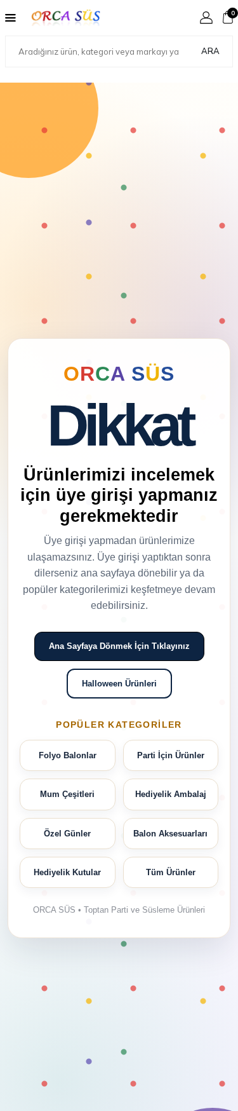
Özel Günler (67, 833)
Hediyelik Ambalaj (170, 794)
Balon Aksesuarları (170, 833)
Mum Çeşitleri (67, 794)
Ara (210, 51)
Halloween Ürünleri (119, 683)
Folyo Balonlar (67, 755)
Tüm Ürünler (170, 872)
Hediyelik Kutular (67, 872)
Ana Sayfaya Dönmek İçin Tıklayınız (119, 646)
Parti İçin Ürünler (170, 755)
